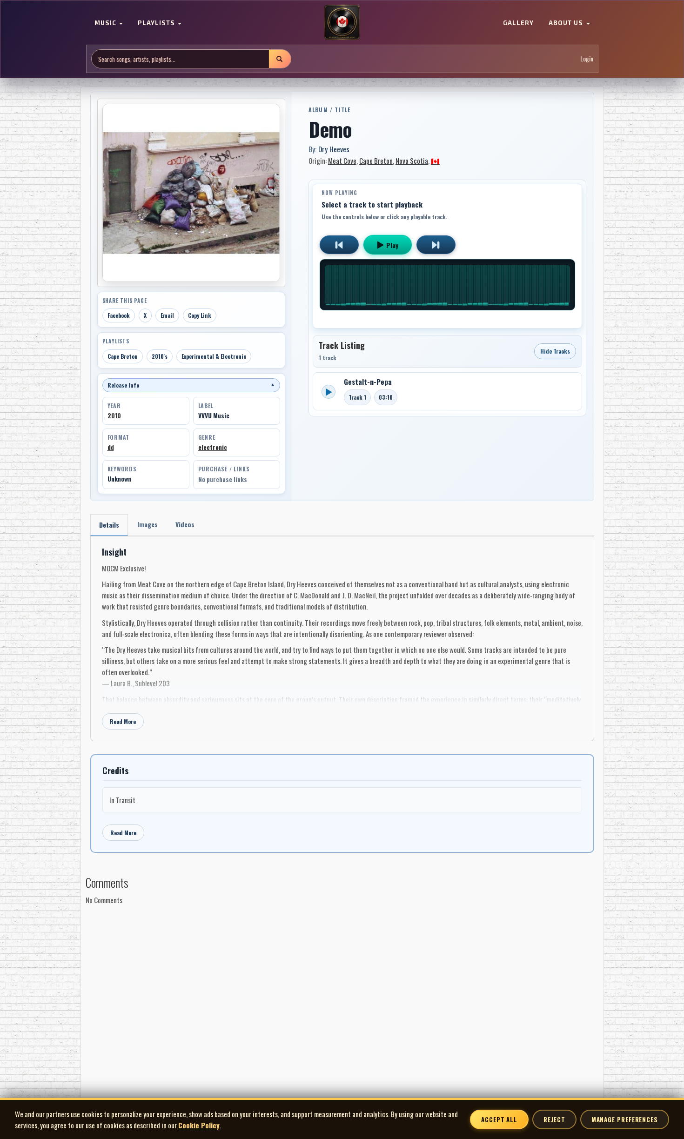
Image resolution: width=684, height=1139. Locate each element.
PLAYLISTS (157, 23)
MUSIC (106, 23)
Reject (554, 1119)
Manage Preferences (624, 1119)
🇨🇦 (435, 160)
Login (586, 59)
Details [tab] (109, 524)
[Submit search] (279, 59)
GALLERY (518, 23)
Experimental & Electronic (213, 356)
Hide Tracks (555, 351)
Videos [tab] (184, 524)
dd (110, 447)
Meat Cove (342, 160)
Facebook (118, 315)
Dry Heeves (333, 148)
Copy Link (199, 315)
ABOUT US (567, 23)
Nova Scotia (412, 160)
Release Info (191, 385)
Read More (123, 721)
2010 (114, 415)
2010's (160, 356)
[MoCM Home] (342, 23)
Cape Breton (122, 356)
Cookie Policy (199, 1125)
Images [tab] (147, 524)
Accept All (499, 1119)
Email (167, 315)
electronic (212, 447)
